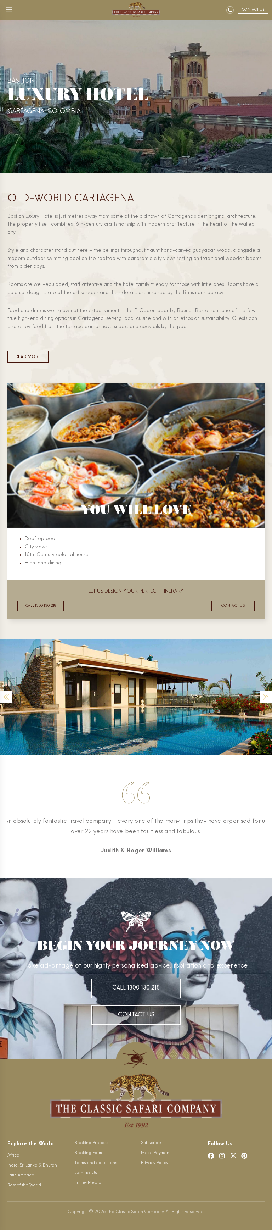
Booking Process (91, 1143)
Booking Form (88, 1153)
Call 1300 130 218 (40, 606)
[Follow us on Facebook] (211, 1156)
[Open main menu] (9, 10)
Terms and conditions (95, 1163)
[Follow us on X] (233, 1156)
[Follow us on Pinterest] (244, 1156)
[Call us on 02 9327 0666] (230, 10)
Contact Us (136, 1015)
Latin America (20, 1175)
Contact (253, 9)
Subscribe (151, 1143)
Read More (28, 357)
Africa (13, 1155)
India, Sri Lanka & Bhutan (32, 1165)
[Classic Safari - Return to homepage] (136, 9)
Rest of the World (24, 1185)
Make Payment (155, 1153)
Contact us (233, 606)
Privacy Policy (154, 1163)
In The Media (87, 1183)
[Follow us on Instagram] (222, 1156)
